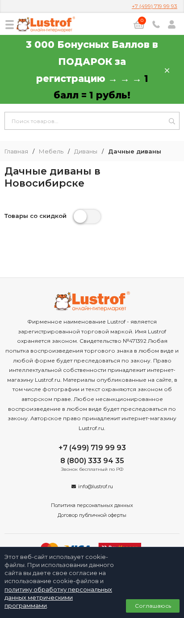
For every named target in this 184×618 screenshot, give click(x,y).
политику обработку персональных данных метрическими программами (58, 597)
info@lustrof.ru (95, 486)
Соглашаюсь (153, 605)
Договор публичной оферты (92, 515)
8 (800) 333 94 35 (92, 460)
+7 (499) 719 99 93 (154, 6)
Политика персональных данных (92, 505)
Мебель (51, 151)
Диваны (85, 151)
